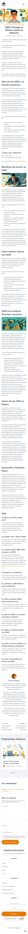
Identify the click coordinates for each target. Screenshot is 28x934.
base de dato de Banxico (20, 161)
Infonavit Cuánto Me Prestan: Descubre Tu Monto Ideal (20, 726)
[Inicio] (3, 21)
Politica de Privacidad (7, 893)
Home (3, 863)
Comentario (5, 806)
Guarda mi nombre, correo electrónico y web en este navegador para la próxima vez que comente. (14, 836)
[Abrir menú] (24, 4)
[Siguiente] (24, 757)
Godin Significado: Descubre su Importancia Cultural (7, 726)
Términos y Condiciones (8, 886)
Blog (3, 870)
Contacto (4, 883)
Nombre (4, 825)
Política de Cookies (7, 889)
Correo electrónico (7, 832)
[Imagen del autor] (4, 766)
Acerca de (4, 866)
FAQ (3, 873)
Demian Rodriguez (11, 35)
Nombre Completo (14, 903)
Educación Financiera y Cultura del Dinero (14, 24)
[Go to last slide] (4, 757)
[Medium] (25, 931)
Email (14, 908)
